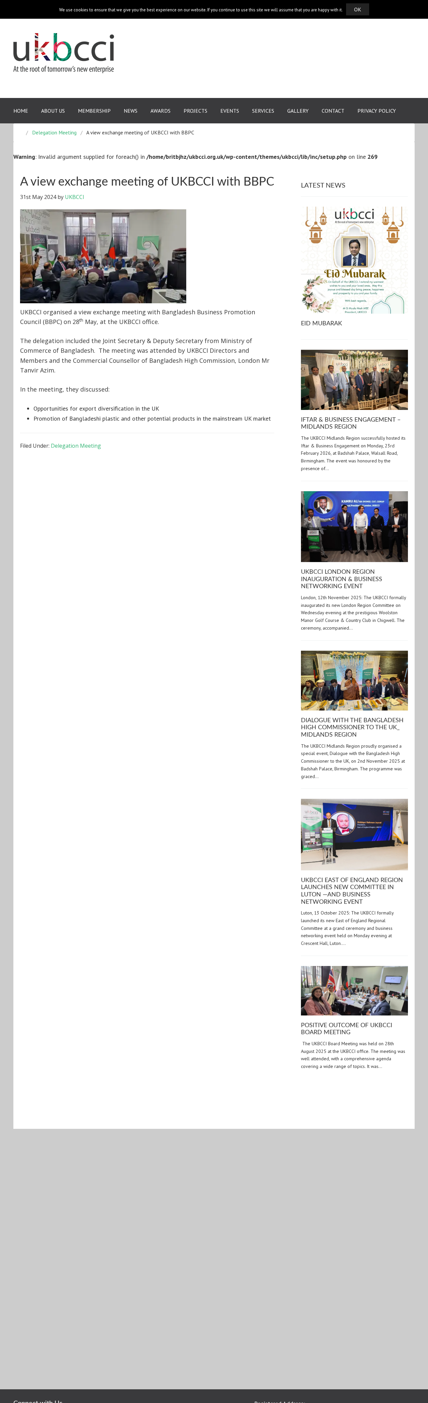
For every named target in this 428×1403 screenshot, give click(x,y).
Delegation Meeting (76, 445)
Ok (357, 9)
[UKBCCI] (63, 53)
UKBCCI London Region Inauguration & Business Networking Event (341, 579)
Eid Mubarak (321, 324)
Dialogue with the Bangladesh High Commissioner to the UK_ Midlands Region (352, 728)
